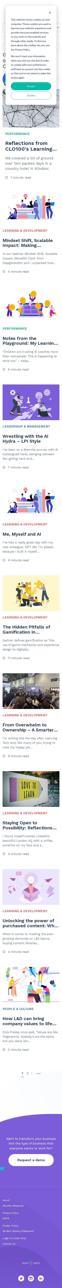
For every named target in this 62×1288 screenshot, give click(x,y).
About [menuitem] (6, 1200)
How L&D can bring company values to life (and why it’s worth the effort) (28, 1026)
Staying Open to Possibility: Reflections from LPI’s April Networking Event (27, 830)
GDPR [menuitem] (6, 1218)
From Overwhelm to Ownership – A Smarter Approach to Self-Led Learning (28, 732)
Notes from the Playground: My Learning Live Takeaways (29, 343)
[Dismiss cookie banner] (50, 13)
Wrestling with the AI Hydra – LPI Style (25, 439)
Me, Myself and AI (22, 534)
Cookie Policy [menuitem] (10, 1225)
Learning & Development (25, 230)
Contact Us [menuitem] (9, 1243)
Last (38, 1073)
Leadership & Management (26, 426)
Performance (17, 134)
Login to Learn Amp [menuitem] (14, 1238)
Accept (31, 86)
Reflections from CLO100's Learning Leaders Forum (28, 149)
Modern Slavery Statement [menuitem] (18, 1231)
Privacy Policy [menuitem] (10, 1213)
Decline (31, 95)
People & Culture (18, 1009)
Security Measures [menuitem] (13, 1205)
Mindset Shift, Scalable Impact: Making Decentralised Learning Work (28, 248)
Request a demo (31, 1160)
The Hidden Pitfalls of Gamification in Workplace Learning (26, 631)
